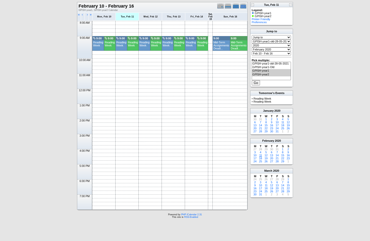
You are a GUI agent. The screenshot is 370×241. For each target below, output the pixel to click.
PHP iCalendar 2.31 (191, 214)
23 (271, 128)
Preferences (259, 22)
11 (282, 122)
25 (282, 128)
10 (277, 122)
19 (288, 125)
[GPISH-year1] (271, 71)
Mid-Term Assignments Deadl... (221, 45)
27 (254, 131)
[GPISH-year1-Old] (271, 67)
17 (277, 125)
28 (260, 131)
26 (288, 128)
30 (271, 131)
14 (260, 125)
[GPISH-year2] (271, 74)
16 (271, 125)
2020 (277, 110)
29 (266, 131)
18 (282, 125)
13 (254, 125)
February (268, 140)
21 (260, 128)
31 (277, 131)
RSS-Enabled (191, 217)
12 (288, 122)
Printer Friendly (261, 19)
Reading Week (98, 44)
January (268, 110)
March (268, 170)
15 (266, 125)
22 (266, 128)
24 (277, 128)
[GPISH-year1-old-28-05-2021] (271, 64)
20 (254, 128)
